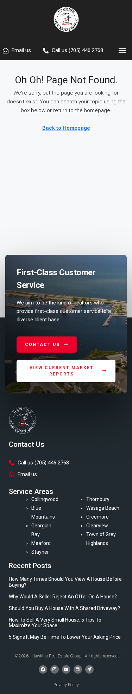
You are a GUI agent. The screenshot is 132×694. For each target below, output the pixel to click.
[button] (122, 50)
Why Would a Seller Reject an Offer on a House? (63, 596)
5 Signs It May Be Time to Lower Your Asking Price (65, 637)
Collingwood (44, 499)
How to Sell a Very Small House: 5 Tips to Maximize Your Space (55, 623)
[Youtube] (66, 669)
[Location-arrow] (89, 669)
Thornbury (97, 499)
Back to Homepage (66, 128)
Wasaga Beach (102, 508)
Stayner (40, 552)
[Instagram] (54, 669)
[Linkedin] (78, 669)
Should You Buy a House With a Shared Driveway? (64, 608)
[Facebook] (43, 669)
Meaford (41, 543)
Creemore (97, 517)
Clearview (97, 525)
